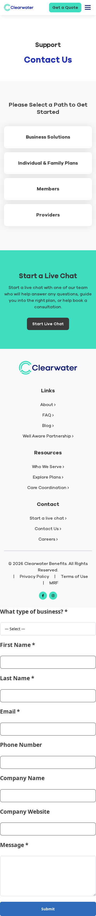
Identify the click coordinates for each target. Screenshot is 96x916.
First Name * (17, 645)
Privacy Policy (34, 577)
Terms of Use (74, 577)
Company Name (22, 778)
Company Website (25, 811)
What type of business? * (33, 611)
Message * (14, 845)
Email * (10, 711)
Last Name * (17, 678)
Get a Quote (65, 7)
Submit (48, 908)
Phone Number (21, 744)
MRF (53, 583)
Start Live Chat (48, 324)
